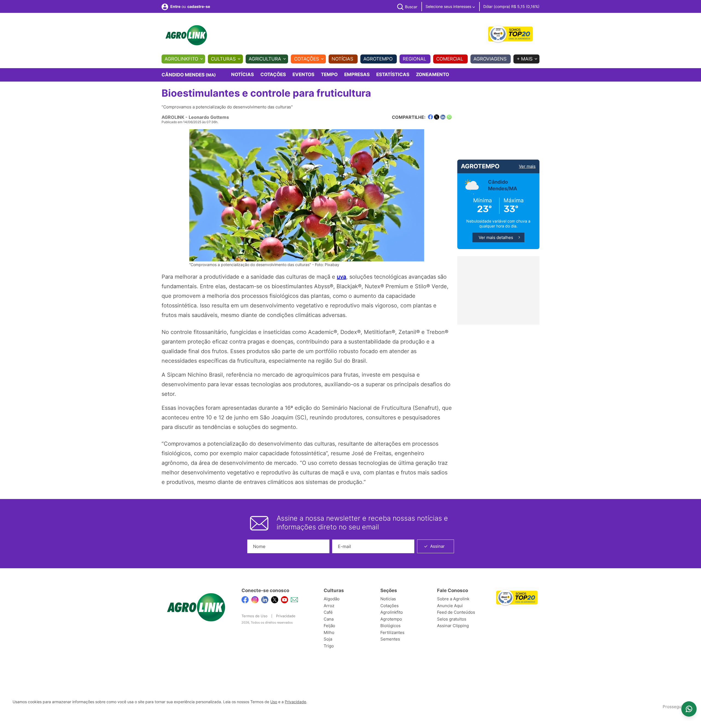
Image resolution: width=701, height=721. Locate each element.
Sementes (390, 639)
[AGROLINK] (186, 35)
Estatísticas (392, 74)
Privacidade (285, 616)
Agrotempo (378, 59)
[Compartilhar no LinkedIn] (443, 117)
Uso (273, 702)
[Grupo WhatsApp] (689, 709)
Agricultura (265, 59)
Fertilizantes (392, 632)
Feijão (329, 625)
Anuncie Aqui (450, 605)
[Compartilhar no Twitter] (436, 117)
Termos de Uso (255, 616)
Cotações (306, 59)
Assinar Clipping (453, 625)
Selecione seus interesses (449, 6)
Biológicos (390, 625)
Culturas (223, 59)
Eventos (303, 74)
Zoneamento (432, 74)
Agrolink (173, 117)
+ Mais (525, 59)
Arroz (329, 605)
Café (328, 612)
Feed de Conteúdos (456, 612)
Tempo (329, 74)
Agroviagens (490, 59)
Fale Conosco (452, 590)
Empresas (357, 74)
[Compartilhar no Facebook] (430, 117)
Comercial (449, 59)
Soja (328, 639)
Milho (329, 632)
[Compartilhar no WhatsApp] (449, 117)
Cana (329, 619)
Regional (414, 59)
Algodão (332, 598)
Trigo (329, 645)
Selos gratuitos (451, 619)
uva (341, 276)
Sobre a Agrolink (453, 598)
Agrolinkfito (181, 59)
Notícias (342, 59)
